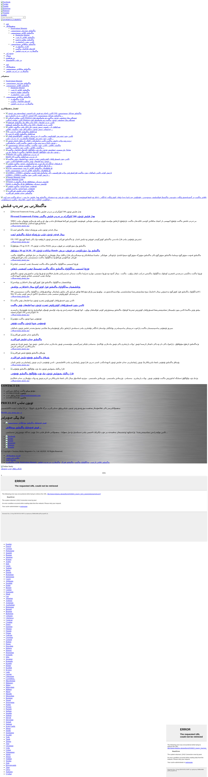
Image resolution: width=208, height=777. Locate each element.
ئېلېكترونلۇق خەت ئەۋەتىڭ (11, 469)
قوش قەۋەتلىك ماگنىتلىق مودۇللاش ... (23, 427)
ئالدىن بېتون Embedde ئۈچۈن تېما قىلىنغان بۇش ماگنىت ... (28, 161)
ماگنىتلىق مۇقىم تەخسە (24, 40)
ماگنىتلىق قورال (67, 462)
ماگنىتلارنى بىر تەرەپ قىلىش (26, 51)
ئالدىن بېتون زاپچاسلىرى (24, 42)
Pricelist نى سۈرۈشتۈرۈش (11, 412)
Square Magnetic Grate (14, 179)
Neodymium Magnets (19, 28)
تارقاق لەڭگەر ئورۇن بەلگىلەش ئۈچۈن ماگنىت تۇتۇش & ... (29, 166)
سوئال (8, 56)
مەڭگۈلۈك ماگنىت (82, 462)
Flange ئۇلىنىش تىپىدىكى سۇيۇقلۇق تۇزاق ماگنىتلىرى (26, 184)
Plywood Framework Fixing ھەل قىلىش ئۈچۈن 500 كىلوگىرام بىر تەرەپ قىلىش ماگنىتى (53, 216)
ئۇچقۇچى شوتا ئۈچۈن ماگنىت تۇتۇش (20, 189)
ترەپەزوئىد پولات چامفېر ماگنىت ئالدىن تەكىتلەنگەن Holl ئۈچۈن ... (31, 143)
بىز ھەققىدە (10, 58)
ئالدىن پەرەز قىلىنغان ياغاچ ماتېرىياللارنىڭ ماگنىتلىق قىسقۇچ (29, 125)
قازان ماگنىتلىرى (22, 47)
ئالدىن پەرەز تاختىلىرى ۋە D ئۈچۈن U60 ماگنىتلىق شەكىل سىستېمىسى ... (34, 116)
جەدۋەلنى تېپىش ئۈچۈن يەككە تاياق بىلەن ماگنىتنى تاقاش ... (29, 129)
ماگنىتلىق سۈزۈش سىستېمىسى (23, 31)
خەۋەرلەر (10, 53)
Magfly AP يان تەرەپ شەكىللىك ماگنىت (21, 157)
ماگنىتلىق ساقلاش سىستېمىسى (23, 44)
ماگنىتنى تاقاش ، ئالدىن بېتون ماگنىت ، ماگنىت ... (25, 148)
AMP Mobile (11, 460)
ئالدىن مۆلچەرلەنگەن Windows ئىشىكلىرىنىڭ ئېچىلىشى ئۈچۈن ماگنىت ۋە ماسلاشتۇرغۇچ (40, 120)
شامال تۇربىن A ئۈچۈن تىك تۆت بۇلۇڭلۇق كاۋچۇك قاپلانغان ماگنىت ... (33, 152)
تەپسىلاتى (14, 226)
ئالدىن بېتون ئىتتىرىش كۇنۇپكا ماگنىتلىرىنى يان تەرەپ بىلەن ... (30, 138)
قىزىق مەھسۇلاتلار (13, 456)
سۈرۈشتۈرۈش (23, 226)
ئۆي (7, 24)
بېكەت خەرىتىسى (13, 458)
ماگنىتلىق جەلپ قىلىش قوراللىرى (19, 193)
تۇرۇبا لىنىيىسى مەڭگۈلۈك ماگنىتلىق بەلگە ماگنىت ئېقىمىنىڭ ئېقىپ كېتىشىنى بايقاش (50, 268)
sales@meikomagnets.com (30, 395)
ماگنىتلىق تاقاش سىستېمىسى (22, 33)
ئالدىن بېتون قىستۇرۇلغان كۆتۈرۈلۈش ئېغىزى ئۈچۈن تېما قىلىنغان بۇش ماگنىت (47, 305)
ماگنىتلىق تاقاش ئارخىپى (25, 37)
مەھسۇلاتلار (10, 26)
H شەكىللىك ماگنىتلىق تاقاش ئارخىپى (20, 134)
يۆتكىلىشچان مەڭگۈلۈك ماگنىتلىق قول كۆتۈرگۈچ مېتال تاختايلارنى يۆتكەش (45, 287)
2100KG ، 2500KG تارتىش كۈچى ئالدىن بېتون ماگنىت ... (28, 175)
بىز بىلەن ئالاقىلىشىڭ (14, 60)
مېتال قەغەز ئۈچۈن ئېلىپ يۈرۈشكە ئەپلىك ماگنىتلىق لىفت (38, 234)
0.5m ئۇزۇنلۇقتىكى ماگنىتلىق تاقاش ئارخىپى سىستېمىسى (28, 170)
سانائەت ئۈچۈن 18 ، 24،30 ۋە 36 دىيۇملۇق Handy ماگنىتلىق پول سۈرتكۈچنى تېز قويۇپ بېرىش (55, 250)
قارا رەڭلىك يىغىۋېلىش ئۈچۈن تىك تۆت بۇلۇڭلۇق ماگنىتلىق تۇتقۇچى (42, 373)
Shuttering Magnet (22, 35)
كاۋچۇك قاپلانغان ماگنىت (25, 49)
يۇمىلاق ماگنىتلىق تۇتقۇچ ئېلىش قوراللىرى (30, 357)
